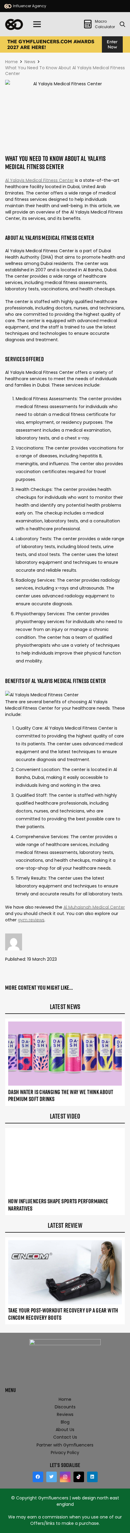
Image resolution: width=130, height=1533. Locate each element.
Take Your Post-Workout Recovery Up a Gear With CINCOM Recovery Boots (63, 1314)
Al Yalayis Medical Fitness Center (39, 180)
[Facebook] (38, 1477)
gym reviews (31, 920)
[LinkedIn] (92, 1477)
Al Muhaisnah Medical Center (94, 907)
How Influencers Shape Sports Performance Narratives (58, 1205)
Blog (65, 1422)
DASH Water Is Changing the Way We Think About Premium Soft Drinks (60, 1095)
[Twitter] (51, 1477)
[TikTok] (78, 1477)
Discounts (65, 1407)
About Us (65, 1430)
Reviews (65, 1414)
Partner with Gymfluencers (65, 1445)
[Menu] (37, 24)
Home (65, 1399)
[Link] (7, 6)
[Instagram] (65, 1477)
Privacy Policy (65, 1453)
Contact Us (65, 1437)
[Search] (122, 24)
